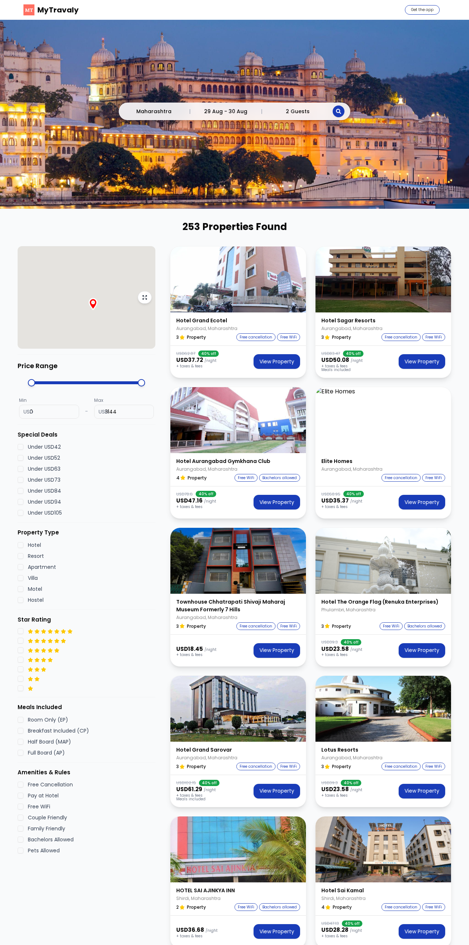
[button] (238, 279)
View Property (276, 361)
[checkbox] (20, 447)
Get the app (422, 9)
